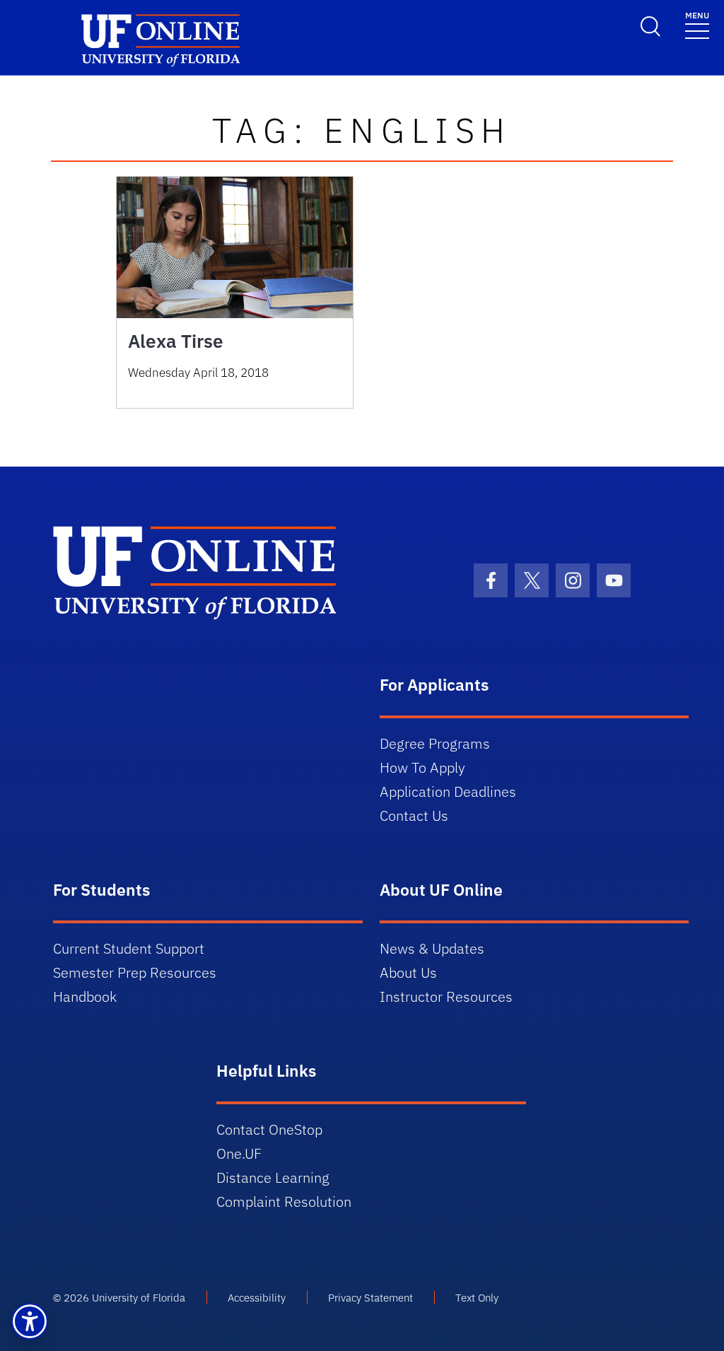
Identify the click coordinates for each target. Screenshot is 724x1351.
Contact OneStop (269, 1129)
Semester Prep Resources (134, 972)
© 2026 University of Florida (119, 1297)
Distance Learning (272, 1177)
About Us (408, 972)
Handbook (85, 996)
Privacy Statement (370, 1297)
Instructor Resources (446, 996)
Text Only (476, 1297)
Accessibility (257, 1297)
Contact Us (414, 815)
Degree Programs (435, 743)
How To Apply (422, 767)
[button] (29, 1321)
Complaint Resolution (283, 1201)
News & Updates (432, 948)
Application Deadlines (448, 791)
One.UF (239, 1153)
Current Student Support (128, 948)
